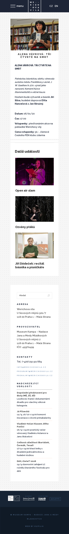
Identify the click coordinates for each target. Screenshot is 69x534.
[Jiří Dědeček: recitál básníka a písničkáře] (34, 245)
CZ (51, 6)
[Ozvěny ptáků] (34, 209)
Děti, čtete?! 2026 (26, 461)
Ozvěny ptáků (25, 227)
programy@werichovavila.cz (35, 371)
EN (56, 6)
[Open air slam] (34, 171)
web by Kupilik (34, 526)
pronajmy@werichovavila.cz (35, 375)
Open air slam (25, 190)
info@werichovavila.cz (31, 367)
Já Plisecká (23, 411)
